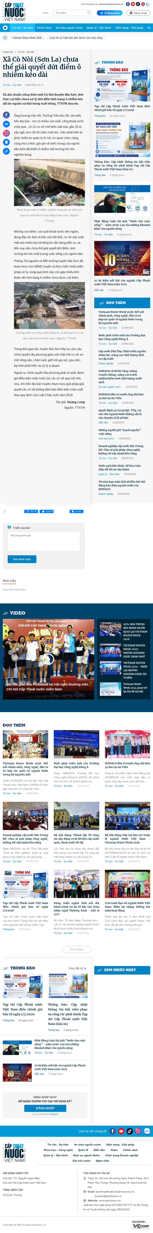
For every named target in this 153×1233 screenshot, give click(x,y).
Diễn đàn (99, 290)
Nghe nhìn (102, 1160)
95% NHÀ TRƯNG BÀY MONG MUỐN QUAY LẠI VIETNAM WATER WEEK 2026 (135, 632)
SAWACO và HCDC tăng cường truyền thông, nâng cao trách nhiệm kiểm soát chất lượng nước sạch (120, 376)
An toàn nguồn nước (69, 27)
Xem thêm (76, 949)
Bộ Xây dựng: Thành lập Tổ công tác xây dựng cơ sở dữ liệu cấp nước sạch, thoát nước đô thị (76, 838)
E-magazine (112, 13)
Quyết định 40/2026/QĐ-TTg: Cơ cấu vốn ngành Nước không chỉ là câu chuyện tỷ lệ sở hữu (120, 414)
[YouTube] (121, 1131)
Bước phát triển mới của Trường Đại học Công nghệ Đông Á (122, 337)
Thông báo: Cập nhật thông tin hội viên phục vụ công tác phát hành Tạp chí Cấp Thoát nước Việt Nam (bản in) (122, 165)
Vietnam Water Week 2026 (27, 37)
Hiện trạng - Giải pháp (129, 27)
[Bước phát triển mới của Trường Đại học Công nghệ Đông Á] (76, 744)
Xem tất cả (76, 968)
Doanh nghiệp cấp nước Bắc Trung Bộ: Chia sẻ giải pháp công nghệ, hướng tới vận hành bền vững (121, 449)
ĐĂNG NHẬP (45, 1108)
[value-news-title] (22, 985)
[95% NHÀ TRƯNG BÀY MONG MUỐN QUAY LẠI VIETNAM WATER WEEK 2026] (110, 629)
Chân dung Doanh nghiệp (121, 1155)
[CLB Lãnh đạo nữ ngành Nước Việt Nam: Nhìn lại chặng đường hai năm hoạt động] (127, 884)
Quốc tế (83, 1149)
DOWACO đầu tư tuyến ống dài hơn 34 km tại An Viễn (121, 396)
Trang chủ (8, 52)
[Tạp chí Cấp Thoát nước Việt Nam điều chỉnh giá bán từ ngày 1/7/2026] (122, 84)
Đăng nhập (140, 13)
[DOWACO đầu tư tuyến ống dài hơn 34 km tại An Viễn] (127, 744)
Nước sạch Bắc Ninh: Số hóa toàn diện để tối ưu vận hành (120, 467)
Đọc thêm (116, 303)
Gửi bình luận (22, 559)
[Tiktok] (129, 1131)
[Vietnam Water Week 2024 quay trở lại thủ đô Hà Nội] (110, 689)
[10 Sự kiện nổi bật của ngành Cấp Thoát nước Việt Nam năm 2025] (122, 258)
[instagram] (138, 1131)
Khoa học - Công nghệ (58, 1149)
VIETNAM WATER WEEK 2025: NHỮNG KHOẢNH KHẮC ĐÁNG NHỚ (134, 651)
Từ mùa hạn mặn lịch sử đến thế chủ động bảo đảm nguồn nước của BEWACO (122, 485)
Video (17, 613)
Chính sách (44, 27)
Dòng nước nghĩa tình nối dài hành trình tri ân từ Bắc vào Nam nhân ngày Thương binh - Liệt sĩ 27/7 (76, 908)
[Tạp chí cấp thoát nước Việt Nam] (14, 12)
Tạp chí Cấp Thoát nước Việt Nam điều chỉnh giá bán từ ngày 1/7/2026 (122, 108)
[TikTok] (138, 4)
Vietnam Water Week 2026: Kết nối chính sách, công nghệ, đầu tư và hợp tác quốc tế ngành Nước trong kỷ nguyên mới (121, 317)
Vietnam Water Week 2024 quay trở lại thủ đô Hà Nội (135, 688)
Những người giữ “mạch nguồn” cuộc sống (120, 431)
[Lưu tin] (6, 142)
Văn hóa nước (106, 438)
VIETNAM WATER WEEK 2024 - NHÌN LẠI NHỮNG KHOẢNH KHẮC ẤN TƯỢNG (135, 670)
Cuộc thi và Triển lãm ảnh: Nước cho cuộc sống (76, 37)
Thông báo (112, 62)
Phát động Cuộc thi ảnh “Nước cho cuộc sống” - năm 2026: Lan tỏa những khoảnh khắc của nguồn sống (122, 225)
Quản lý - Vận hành (99, 27)
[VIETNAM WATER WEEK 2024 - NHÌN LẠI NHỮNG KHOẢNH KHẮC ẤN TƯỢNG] (110, 668)
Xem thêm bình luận (14, 589)
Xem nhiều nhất (120, 970)
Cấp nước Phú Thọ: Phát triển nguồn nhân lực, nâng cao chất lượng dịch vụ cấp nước (122, 355)
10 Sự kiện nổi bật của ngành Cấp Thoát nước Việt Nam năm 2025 (122, 282)
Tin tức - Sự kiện (22, 27)
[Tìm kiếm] (88, 12)
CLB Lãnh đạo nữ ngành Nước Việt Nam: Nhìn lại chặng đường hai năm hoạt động (127, 906)
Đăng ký (54, 1114)
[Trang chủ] (6, 27)
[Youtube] (133, 4)
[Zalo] (148, 4)
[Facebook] (128, 4)
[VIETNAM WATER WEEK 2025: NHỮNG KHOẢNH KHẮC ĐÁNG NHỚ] (110, 650)
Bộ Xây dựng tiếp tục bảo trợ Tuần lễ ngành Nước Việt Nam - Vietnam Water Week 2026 (127, 838)
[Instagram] (143, 4)
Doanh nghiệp (106, 363)
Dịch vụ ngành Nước (86, 1155)
